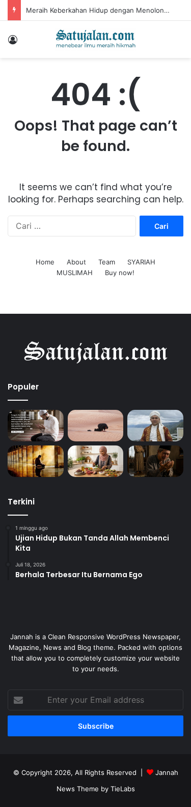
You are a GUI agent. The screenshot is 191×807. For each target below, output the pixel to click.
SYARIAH (141, 262)
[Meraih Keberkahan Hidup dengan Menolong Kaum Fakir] (155, 425)
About (76, 262)
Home (45, 262)
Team (106, 262)
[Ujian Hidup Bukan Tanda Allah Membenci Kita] (36, 425)
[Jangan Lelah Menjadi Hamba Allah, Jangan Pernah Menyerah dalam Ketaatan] (36, 461)
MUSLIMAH (75, 272)
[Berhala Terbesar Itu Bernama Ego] (96, 425)
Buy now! (119, 272)
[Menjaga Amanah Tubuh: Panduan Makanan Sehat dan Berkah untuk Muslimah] (96, 461)
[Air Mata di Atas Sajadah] (155, 461)
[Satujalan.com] (96, 39)
